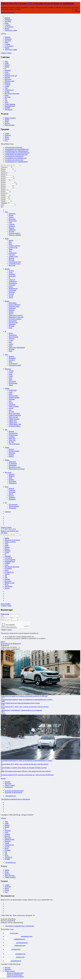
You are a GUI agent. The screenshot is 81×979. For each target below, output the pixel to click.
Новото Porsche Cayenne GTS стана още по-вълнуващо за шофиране (37, 3)
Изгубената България (12, 93)
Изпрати (4, 630)
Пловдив (8, 135)
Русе (6, 140)
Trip (6, 100)
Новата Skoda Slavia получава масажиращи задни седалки (20, 703)
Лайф (6, 545)
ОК (2, 533)
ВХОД (3, 642)
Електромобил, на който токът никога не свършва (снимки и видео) (24, 767)
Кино (6, 95)
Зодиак (7, 92)
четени (8, 649)
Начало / (77, 7)
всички (3, 714)
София (7, 133)
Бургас (7, 139)
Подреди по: (5, 645)
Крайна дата (14, 531)
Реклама (7, 782)
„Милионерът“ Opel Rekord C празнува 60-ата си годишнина (21, 710)
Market (7, 119)
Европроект (9, 787)
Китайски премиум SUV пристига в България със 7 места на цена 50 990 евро (27, 775)
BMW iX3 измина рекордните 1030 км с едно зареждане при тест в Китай (26, 771)
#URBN (7, 108)
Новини (77, 11)
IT (5, 554)
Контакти (8, 783)
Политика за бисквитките (13, 792)
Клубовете (8, 568)
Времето (7, 83)
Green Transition (10, 104)
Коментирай (5, 614)
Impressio (8, 556)
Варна (7, 137)
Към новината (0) (7, 643)
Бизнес (7, 549)
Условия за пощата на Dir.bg (14, 976)
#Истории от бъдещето (12, 540)
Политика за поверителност (14, 790)
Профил (7, 604)
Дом (6, 88)
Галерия (7, 84)
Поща (7, 121)
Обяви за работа (10, 118)
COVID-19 (8, 558)
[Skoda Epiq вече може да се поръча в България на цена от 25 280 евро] (40, 672)
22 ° (2, 206)
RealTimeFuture (10, 106)
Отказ (5, 533)
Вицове (7, 77)
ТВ (6, 99)
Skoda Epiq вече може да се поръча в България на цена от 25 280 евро (24, 696)
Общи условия (10, 785)
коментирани (15, 649)
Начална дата (5, 531)
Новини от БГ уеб (11, 75)
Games (7, 86)
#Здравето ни (9, 90)
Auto (76, 9)
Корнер (7, 547)
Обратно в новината (8, 12)
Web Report (8, 109)
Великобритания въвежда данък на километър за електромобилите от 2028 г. (27, 699)
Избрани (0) (17, 643)
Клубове (7, 97)
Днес (6, 543)
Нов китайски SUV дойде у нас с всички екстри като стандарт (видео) (24, 706)
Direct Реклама (10, 125)
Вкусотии (8, 79)
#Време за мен (9, 81)
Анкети (7, 74)
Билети (7, 123)
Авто (6, 72)
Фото (6, 102)
